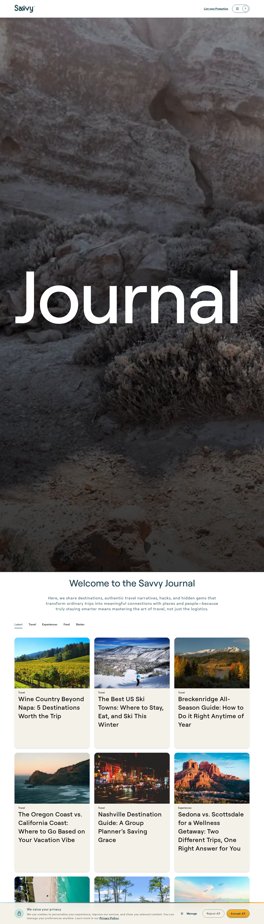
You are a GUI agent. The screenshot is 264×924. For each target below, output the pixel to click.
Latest (18, 624)
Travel (32, 624)
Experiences (49, 624)
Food (67, 624)
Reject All (213, 913)
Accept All (238, 913)
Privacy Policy (109, 918)
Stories (80, 624)
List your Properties (216, 8)
